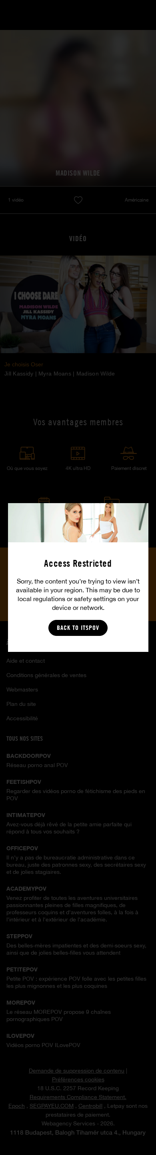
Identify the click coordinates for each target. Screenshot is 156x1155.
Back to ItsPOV (78, 627)
